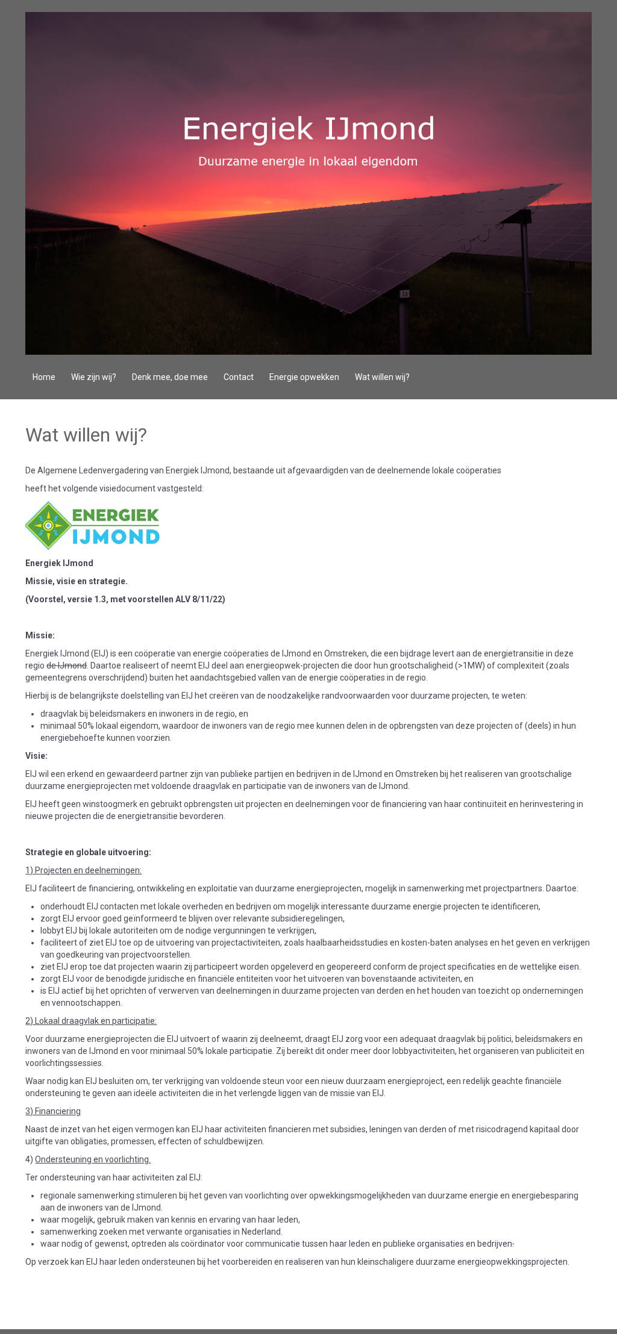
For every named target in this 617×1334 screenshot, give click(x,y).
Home (44, 377)
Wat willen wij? (382, 377)
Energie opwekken (304, 377)
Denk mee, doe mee (170, 377)
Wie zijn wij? (93, 377)
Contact (239, 377)
